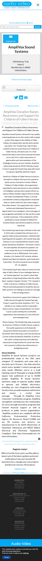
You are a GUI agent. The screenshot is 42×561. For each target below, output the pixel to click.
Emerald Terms (7, 473)
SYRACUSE (19, 508)
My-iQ (30, 23)
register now (20, 468)
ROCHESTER (19, 521)
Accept (6, 557)
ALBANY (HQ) (19, 480)
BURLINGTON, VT (19, 494)
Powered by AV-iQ (32, 473)
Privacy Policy (19, 472)
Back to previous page (22, 79)
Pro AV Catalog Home (17, 23)
